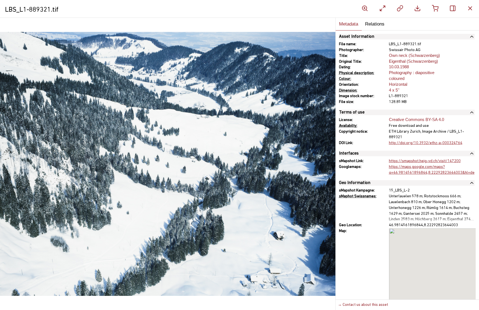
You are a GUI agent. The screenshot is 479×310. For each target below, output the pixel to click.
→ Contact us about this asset (363, 305)
